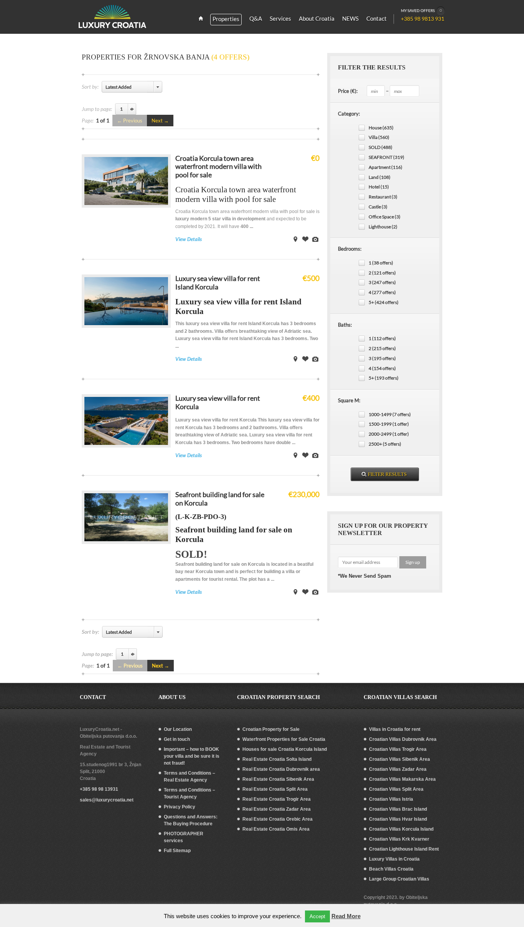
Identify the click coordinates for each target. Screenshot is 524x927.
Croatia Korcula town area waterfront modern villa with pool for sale (218, 166)
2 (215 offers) (382, 348)
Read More (346, 916)
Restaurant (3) (383, 197)
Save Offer (305, 239)
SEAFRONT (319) (386, 157)
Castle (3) (378, 207)
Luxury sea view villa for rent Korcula (217, 402)
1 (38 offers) (381, 263)
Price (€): (348, 91)
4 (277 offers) (382, 292)
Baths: (345, 325)
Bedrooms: (349, 249)
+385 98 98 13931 (99, 789)
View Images (315, 239)
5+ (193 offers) (384, 378)
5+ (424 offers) (384, 302)
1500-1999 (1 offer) (389, 424)
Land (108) (380, 177)
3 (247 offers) (382, 282)
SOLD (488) (380, 147)
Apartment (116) (385, 167)
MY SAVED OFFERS (421, 10)
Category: (349, 114)
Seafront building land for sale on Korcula (219, 498)
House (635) (381, 128)
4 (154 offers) (382, 368)
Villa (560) (379, 137)
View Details (188, 239)
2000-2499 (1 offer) (389, 434)
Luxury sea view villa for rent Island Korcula (217, 282)
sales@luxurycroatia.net (106, 800)
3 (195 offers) (382, 358)
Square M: (349, 400)
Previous (132, 120)
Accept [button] (317, 916)
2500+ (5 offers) (385, 444)
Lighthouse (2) (383, 227)
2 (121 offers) (382, 273)
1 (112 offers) (382, 338)
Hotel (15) (379, 187)
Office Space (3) (384, 217)
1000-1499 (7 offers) (390, 414)
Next (157, 120)
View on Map (295, 239)
